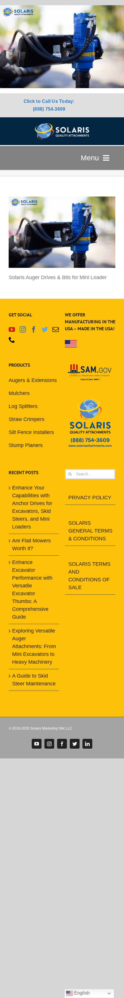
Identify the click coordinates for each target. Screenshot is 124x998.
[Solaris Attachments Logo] (62, 126)
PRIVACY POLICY (89, 497)
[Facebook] (34, 329)
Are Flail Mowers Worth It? (31, 544)
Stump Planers (26, 445)
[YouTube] (12, 329)
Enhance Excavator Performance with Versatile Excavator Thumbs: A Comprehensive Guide (32, 589)
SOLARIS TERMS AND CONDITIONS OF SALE (89, 575)
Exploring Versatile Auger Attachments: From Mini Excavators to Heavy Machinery (34, 646)
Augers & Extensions (33, 380)
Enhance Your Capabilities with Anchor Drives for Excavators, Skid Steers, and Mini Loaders (32, 507)
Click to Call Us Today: (49, 101)
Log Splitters (23, 406)
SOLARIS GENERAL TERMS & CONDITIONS (90, 530)
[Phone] (12, 340)
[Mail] (55, 329)
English (81, 992)
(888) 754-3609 (49, 109)
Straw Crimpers (26, 419)
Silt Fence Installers (31, 432)
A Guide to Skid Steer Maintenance (34, 680)
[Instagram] (23, 329)
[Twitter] (45, 329)
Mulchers (19, 393)
